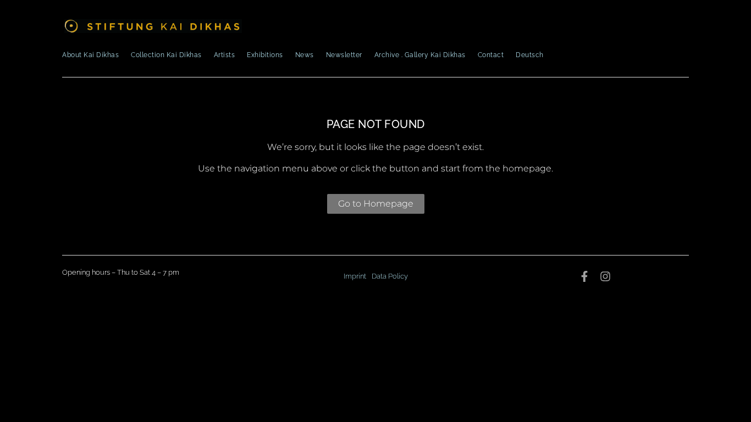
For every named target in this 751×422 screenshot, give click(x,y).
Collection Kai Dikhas (166, 55)
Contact (491, 55)
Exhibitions (265, 55)
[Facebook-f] (584, 276)
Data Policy (390, 276)
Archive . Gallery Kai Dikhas (420, 55)
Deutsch (530, 55)
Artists (224, 55)
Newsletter (344, 55)
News (304, 55)
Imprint (355, 276)
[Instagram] (605, 276)
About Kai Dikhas (90, 55)
